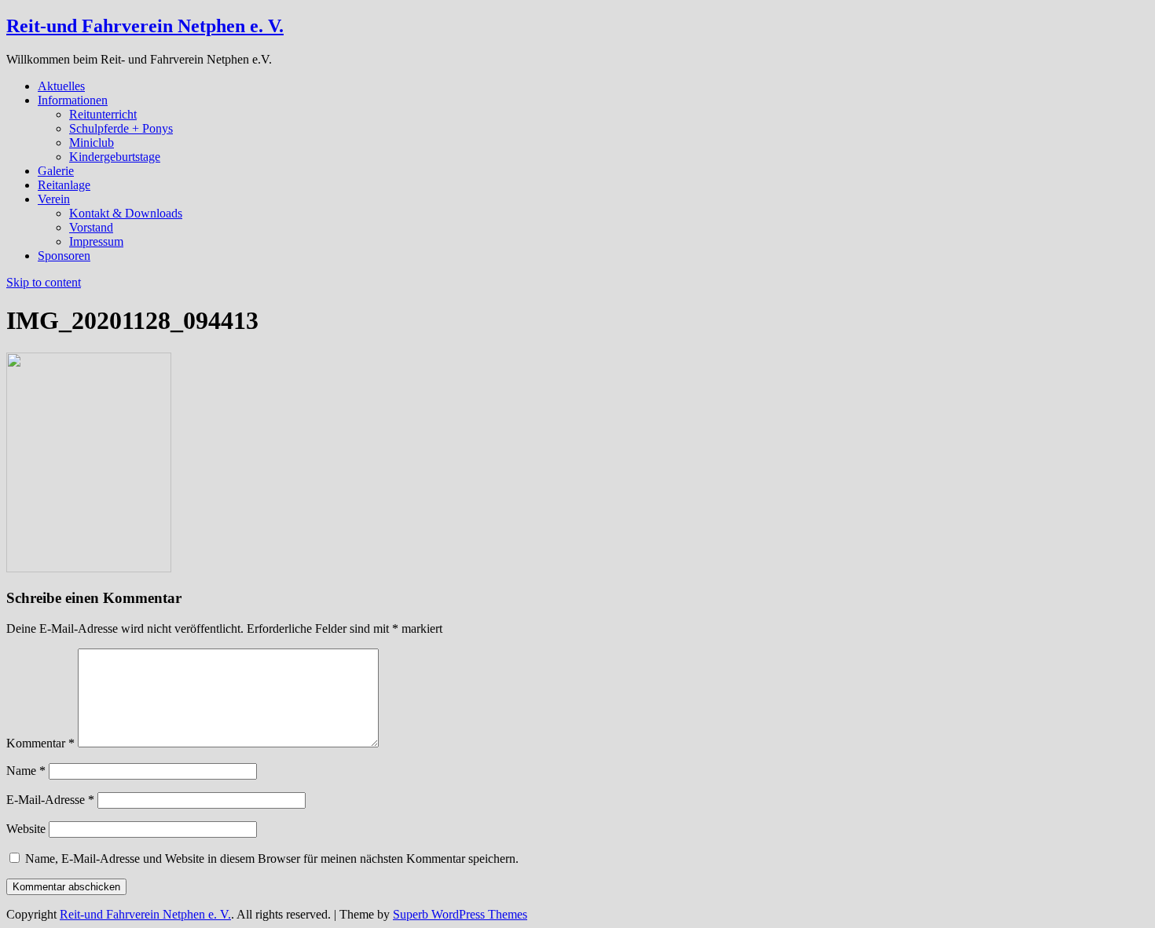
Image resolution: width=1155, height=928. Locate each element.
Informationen (73, 100)
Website (26, 828)
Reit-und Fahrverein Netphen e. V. (145, 26)
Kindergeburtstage (114, 156)
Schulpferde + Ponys (121, 128)
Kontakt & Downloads (125, 213)
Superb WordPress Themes (460, 914)
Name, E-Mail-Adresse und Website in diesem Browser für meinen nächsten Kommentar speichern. (272, 858)
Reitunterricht (103, 114)
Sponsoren (64, 255)
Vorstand (91, 227)
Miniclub (91, 142)
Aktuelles (61, 86)
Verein (54, 199)
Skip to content (43, 282)
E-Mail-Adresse (50, 799)
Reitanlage (64, 185)
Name (26, 770)
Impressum (96, 241)
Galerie (56, 170)
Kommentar (40, 743)
